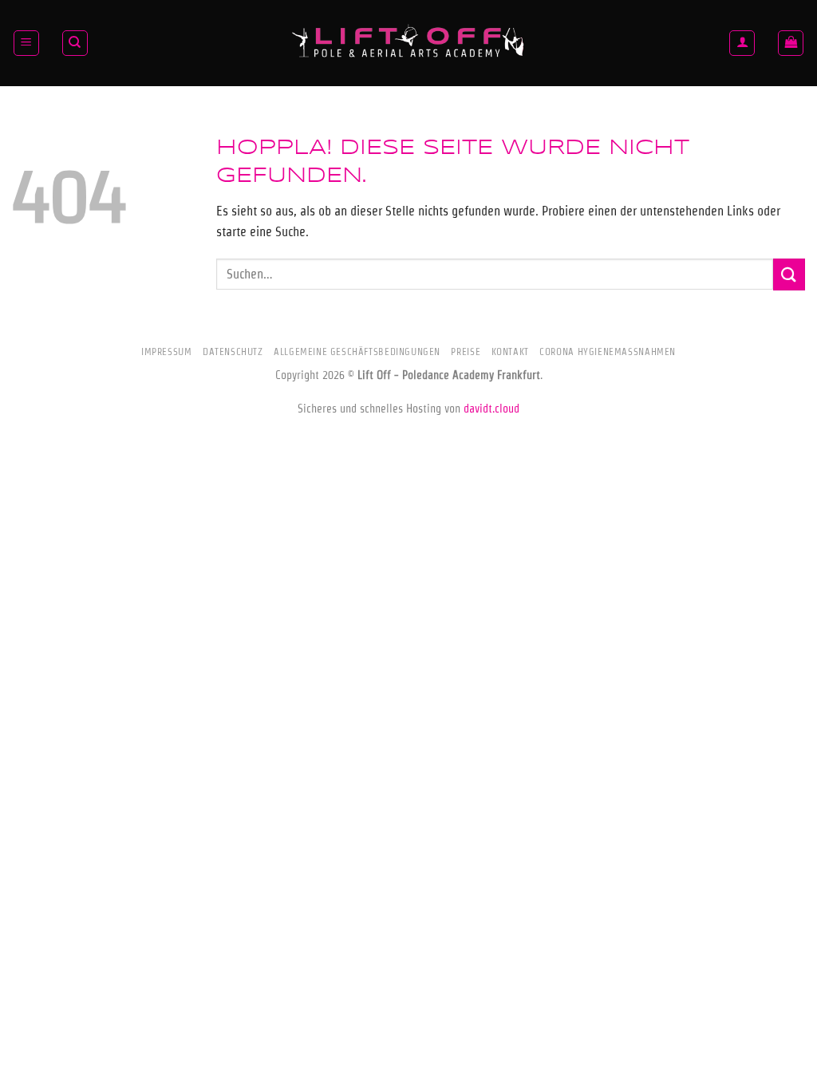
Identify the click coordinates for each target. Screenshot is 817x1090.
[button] (26, 43)
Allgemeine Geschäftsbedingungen (357, 351)
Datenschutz (233, 351)
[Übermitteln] (789, 274)
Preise (465, 351)
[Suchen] (75, 43)
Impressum (166, 351)
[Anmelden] (742, 43)
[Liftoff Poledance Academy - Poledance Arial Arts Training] (408, 43)
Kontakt (510, 351)
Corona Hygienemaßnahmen (607, 351)
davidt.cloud (491, 408)
